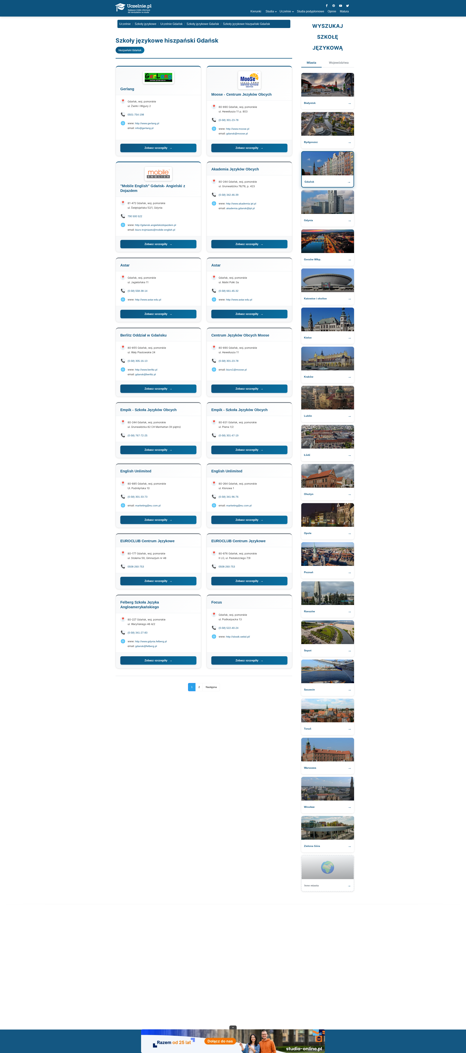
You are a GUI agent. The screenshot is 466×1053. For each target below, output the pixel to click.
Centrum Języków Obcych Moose (240, 335)
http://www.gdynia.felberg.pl (151, 641)
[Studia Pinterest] (333, 5)
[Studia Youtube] (340, 5)
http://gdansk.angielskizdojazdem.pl (155, 225)
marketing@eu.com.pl (148, 505)
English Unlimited (135, 471)
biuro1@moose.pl (236, 369)
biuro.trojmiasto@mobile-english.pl (155, 229)
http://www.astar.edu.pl (148, 299)
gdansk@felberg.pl (146, 646)
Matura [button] (344, 11)
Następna (211, 687)
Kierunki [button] (255, 11)
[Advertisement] (233, 967)
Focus (216, 602)
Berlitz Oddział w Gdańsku (143, 335)
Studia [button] (270, 11)
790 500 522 (135, 216)
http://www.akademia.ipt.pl (241, 203)
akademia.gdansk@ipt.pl (240, 208)
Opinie (332, 11)
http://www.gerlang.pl (147, 123)
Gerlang (127, 89)
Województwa (339, 62)
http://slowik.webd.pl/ (238, 636)
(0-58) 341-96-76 (228, 496)
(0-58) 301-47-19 (228, 435)
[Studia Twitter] (347, 5)
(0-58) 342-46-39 (228, 194)
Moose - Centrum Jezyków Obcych (241, 94)
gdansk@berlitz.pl (145, 374)
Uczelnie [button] (285, 11)
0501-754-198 (136, 114)
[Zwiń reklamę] (233, 1027)
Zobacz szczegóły (158, 147)
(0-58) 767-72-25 (137, 435)
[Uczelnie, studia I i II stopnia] (133, 8)
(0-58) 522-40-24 (228, 627)
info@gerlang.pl (144, 128)
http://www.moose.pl (237, 128)
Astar (125, 265)
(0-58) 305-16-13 (137, 360)
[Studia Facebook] (326, 5)
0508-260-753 (136, 566)
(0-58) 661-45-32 (228, 290)
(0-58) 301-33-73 (137, 496)
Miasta (311, 62)
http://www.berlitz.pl (146, 369)
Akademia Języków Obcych (235, 169)
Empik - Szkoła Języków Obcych (148, 410)
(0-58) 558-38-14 (137, 290)
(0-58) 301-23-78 (228, 120)
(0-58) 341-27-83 (137, 632)
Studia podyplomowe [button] (310, 11)
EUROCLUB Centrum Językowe (147, 541)
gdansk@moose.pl (237, 133)
